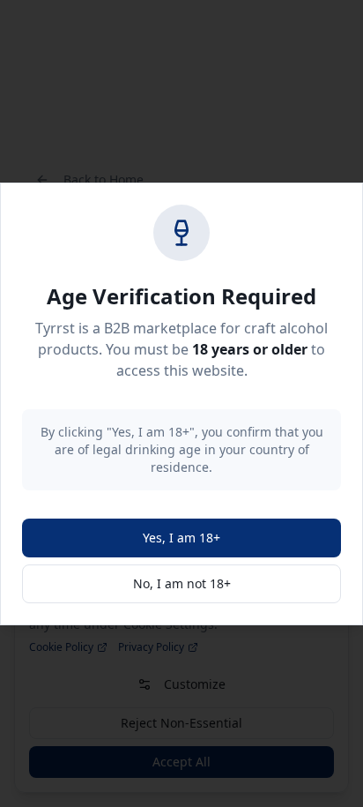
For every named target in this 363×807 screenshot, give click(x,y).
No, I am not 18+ (182, 583)
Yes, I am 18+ (181, 537)
